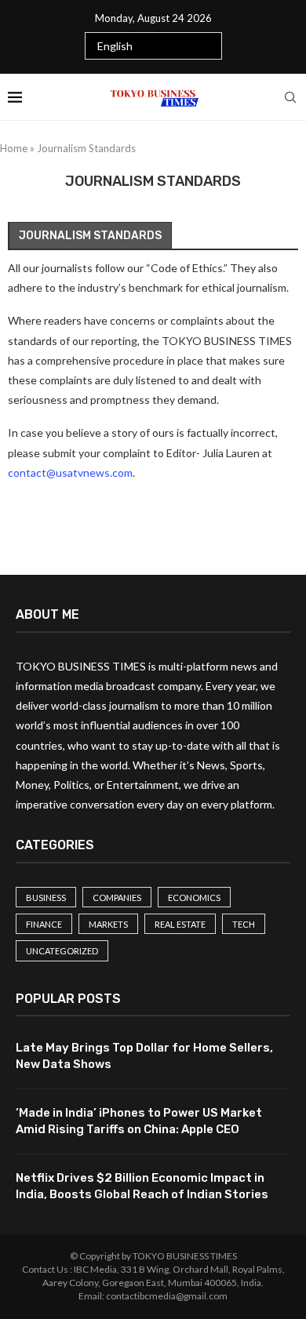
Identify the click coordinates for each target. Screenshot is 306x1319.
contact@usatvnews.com (70, 472)
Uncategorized (62, 951)
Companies (117, 897)
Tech (243, 924)
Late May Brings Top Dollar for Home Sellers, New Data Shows (144, 1056)
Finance (44, 924)
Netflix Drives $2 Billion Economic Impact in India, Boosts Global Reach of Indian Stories (142, 1186)
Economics (194, 897)
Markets (108, 924)
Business (46, 897)
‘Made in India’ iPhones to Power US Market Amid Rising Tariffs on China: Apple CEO (139, 1121)
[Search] (290, 97)
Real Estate (180, 924)
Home (13, 148)
